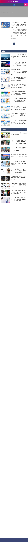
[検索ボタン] (26, 4)
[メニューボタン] (2, 4)
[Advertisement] (14, 222)
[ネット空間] (14, 4)
